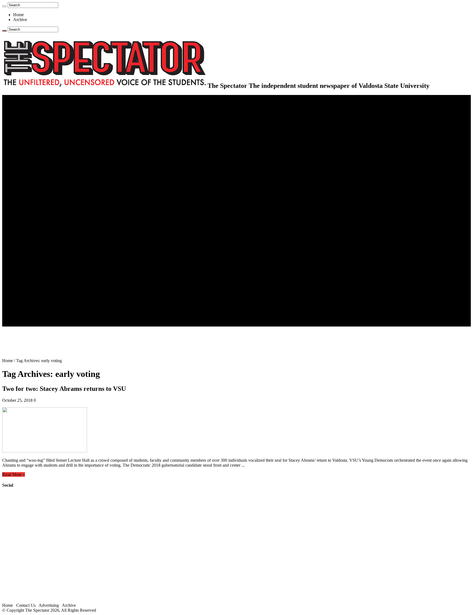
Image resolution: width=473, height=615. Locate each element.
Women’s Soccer (38, 220)
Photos (19, 274)
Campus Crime (37, 112)
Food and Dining (39, 166)
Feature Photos (37, 279)
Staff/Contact (24, 299)
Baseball (31, 200)
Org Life (31, 171)
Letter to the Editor (40, 146)
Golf (28, 230)
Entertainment (25, 240)
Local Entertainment (41, 260)
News (18, 107)
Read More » (13, 474)
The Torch (22, 289)
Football (31, 196)
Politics (30, 117)
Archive (20, 19)
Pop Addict (34, 255)
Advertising (49, 605)
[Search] (4, 6)
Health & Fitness (38, 186)
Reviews (31, 250)
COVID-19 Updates (41, 122)
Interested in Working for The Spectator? (59, 319)
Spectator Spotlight (40, 176)
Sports (18, 181)
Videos (30, 264)
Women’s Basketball (41, 210)
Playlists (31, 269)
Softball (31, 215)
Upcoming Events (28, 294)
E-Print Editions (27, 102)
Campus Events (37, 156)
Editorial (31, 131)
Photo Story (34, 284)
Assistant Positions (40, 314)
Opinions (21, 127)
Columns (32, 141)
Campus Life (24, 151)
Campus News (37, 161)
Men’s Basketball (39, 205)
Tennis (30, 235)
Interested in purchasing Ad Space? (54, 324)
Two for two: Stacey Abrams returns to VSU (64, 388)
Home (18, 14)
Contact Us (34, 304)
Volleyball (33, 225)
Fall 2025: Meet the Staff (45, 309)
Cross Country (36, 191)
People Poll (34, 136)
